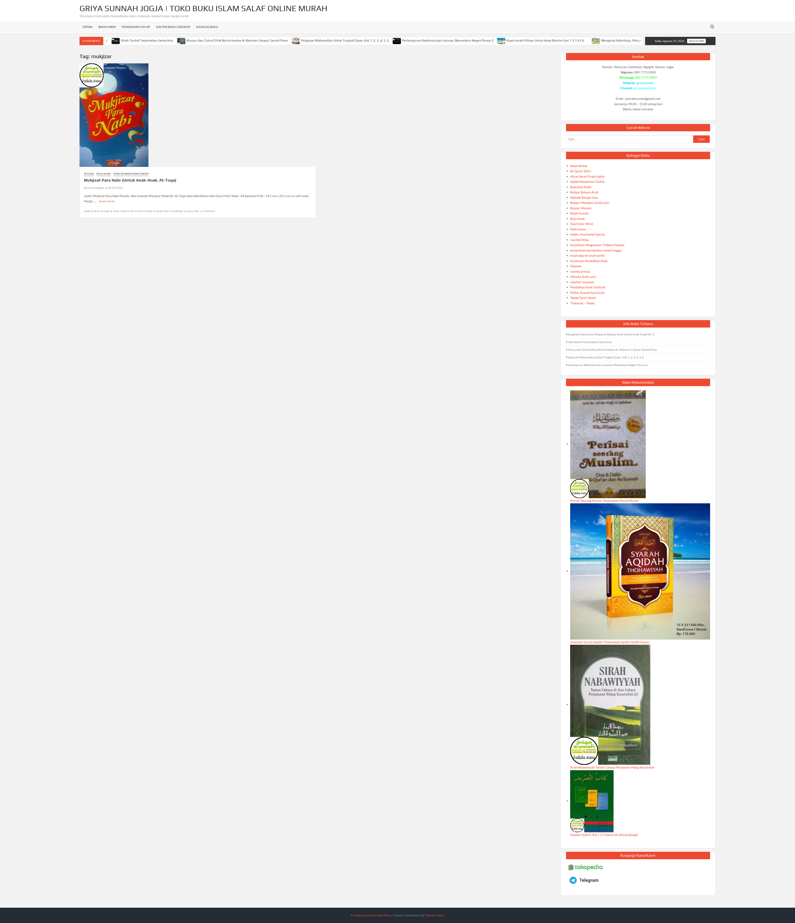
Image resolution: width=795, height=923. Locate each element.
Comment (209, 211)
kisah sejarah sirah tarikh (131, 173)
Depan (88, 27)
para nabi (193, 211)
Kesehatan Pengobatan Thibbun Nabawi (597, 245)
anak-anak (90, 211)
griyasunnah (645, 83)
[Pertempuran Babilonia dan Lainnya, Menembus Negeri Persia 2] (366, 40)
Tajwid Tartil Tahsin (583, 298)
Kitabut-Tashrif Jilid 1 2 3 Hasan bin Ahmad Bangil (604, 835)
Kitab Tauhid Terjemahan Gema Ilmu (116, 40)
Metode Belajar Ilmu (584, 197)
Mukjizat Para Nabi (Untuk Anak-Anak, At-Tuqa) (130, 180)
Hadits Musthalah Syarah (587, 234)
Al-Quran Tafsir (580, 171)
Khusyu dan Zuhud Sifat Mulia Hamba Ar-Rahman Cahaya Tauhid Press (206, 40)
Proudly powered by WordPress (371, 915)
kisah (149, 211)
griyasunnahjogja (94, 187)
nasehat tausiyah (582, 282)
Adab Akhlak (578, 166)
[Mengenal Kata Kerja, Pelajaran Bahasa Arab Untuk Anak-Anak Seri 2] (565, 40)
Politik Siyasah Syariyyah (587, 292)
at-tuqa (105, 211)
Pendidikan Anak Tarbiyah (587, 287)
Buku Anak (103, 173)
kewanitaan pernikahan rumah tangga (596, 250)
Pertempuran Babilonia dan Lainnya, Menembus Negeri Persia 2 (416, 40)
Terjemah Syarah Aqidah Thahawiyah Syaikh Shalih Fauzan (609, 642)
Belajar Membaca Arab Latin (589, 203)
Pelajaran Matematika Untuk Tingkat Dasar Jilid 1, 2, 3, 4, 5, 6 (314, 40)
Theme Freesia (434, 915)
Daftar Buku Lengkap (173, 27)
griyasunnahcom (645, 88)
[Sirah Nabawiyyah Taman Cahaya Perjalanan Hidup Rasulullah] (610, 704)
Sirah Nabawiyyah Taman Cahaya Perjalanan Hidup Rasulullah (612, 767)
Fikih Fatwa (578, 229)
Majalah (575, 266)
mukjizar (177, 211)
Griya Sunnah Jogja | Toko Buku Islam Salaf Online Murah (203, 8)
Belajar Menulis (581, 208)
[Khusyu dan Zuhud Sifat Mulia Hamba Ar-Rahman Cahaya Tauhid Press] (150, 40)
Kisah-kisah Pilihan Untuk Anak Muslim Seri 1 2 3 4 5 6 (514, 40)
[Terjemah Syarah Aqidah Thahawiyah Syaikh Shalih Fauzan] (640, 571)
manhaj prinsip (580, 271)
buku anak (119, 211)
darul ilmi (136, 211)
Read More (107, 201)
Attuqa (89, 173)
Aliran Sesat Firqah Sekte (587, 176)
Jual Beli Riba (579, 240)
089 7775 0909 (646, 77)
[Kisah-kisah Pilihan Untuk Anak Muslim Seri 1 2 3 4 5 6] (470, 40)
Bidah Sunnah (579, 213)
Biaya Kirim (107, 27)
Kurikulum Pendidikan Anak (589, 261)
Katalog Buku (207, 27)
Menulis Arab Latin (583, 276)
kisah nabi (162, 211)
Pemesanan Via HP (136, 27)
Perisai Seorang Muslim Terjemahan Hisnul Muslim (604, 500)
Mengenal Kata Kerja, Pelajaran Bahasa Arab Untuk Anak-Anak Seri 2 (619, 40)
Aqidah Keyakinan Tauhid (587, 181)
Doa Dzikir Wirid (581, 224)
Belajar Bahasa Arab (584, 192)
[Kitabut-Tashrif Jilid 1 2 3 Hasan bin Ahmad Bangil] (592, 801)
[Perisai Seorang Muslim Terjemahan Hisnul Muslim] (608, 444)
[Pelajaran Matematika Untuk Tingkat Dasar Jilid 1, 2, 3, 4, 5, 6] (265, 40)
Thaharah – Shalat (582, 303)
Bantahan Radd (580, 187)
